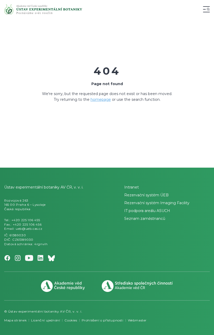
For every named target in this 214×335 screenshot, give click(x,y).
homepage (101, 99)
